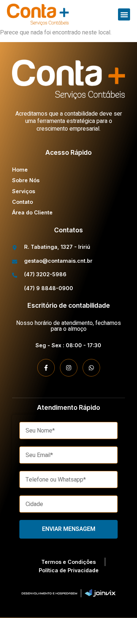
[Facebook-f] (46, 368)
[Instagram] (68, 368)
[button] (124, 14)
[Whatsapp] (91, 368)
